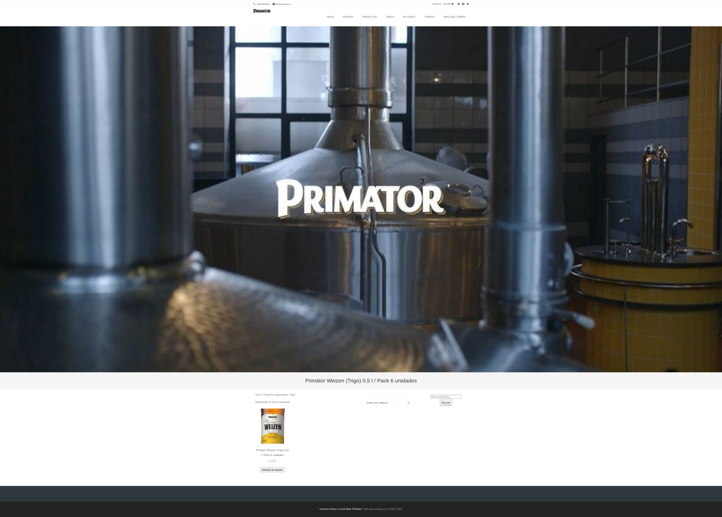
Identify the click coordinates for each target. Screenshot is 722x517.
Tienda (390, 17)
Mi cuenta (409, 17)
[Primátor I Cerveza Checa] (261, 11)
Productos (369, 17)
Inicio (330, 17)
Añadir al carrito (272, 469)
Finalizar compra (455, 17)
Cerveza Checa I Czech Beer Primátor (340, 509)
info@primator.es (283, 4)
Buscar (446, 402)
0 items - (441, 3)
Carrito (429, 17)
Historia (348, 17)
